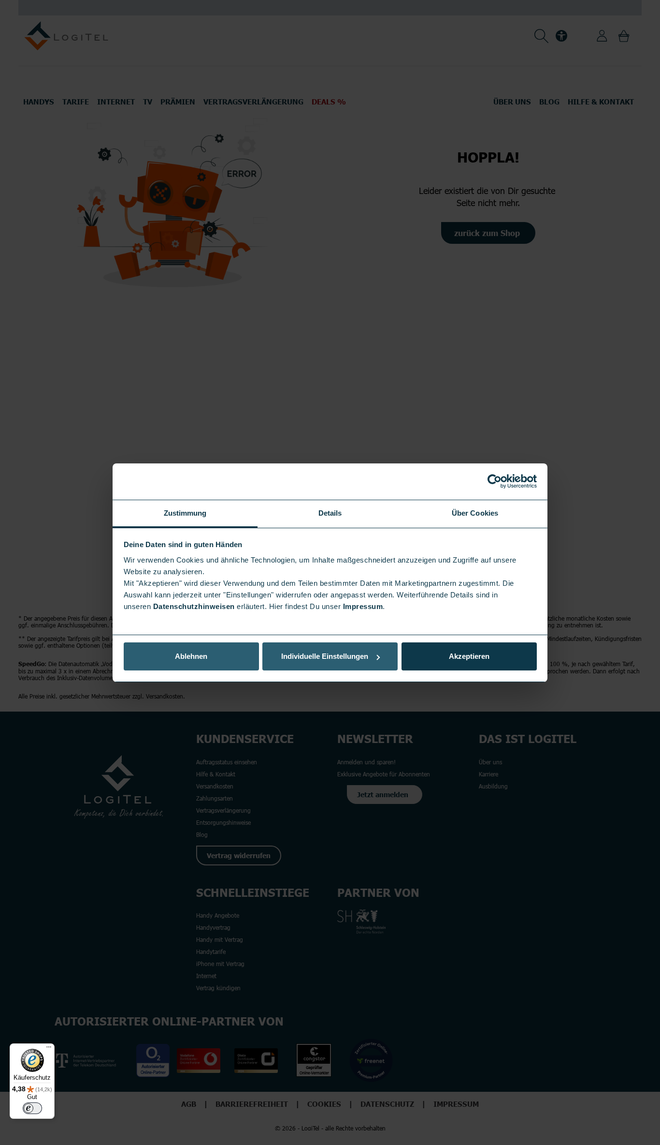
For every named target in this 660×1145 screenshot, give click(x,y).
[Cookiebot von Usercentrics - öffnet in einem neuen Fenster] (494, 481)
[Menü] (49, 1049)
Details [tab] (330, 513)
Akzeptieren (469, 656)
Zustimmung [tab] (185, 513)
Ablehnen (191, 656)
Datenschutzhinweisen (194, 606)
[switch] (32, 1108)
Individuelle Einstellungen (324, 656)
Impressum (363, 606)
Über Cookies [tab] (475, 513)
